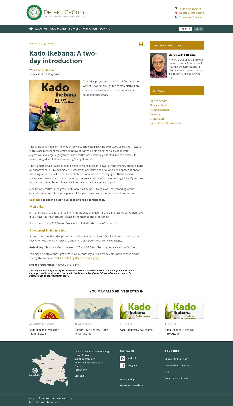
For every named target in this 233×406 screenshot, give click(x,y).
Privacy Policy (53, 402)
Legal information (37, 402)
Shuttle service (158, 101)
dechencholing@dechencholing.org (78, 258)
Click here (35, 199)
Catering (155, 114)
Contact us (80, 375)
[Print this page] (141, 44)
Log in (199, 28)
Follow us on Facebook (191, 17)
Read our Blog (127, 379)
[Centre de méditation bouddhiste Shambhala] (57, 11)
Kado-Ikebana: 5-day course (136, 330)
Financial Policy (159, 105)
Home (32, 43)
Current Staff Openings (176, 358)
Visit (167, 371)
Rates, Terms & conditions (165, 123)
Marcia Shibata (45, 70)
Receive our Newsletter (132, 385)
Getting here (80, 369)
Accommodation (159, 109)
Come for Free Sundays (177, 377)
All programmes (46, 43)
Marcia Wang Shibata (182, 54)
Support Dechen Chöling (191, 12)
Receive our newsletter (190, 8)
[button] (185, 29)
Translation (157, 118)
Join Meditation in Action (177, 365)
